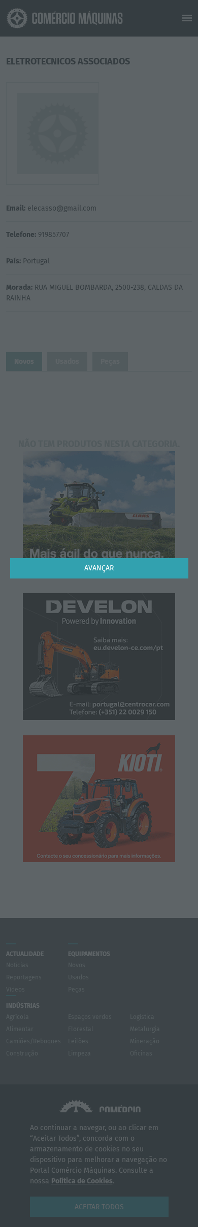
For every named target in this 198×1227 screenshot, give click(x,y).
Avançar (99, 568)
